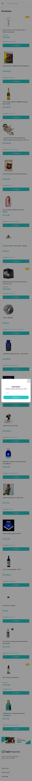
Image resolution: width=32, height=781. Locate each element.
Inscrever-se (16, 397)
